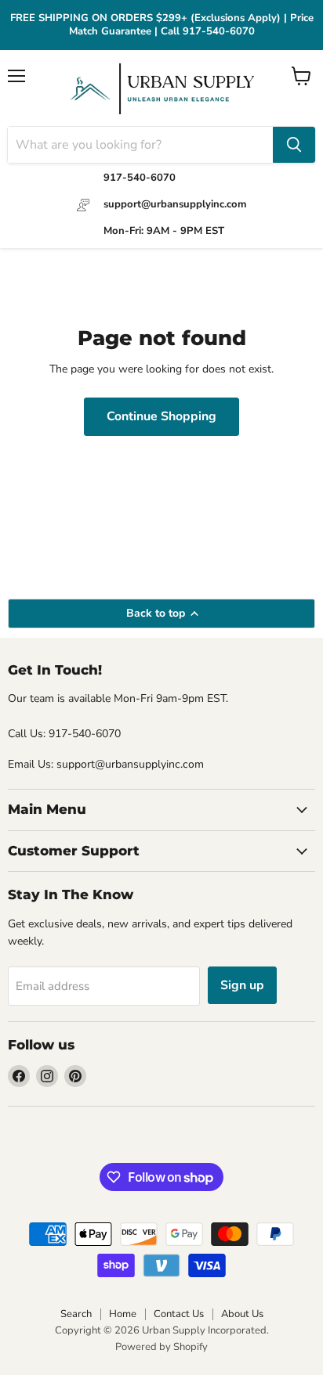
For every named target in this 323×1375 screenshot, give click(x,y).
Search (76, 1314)
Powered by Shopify (161, 1347)
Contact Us (179, 1314)
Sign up (242, 985)
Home (122, 1314)
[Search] (294, 145)
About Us (242, 1314)
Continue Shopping (161, 416)
